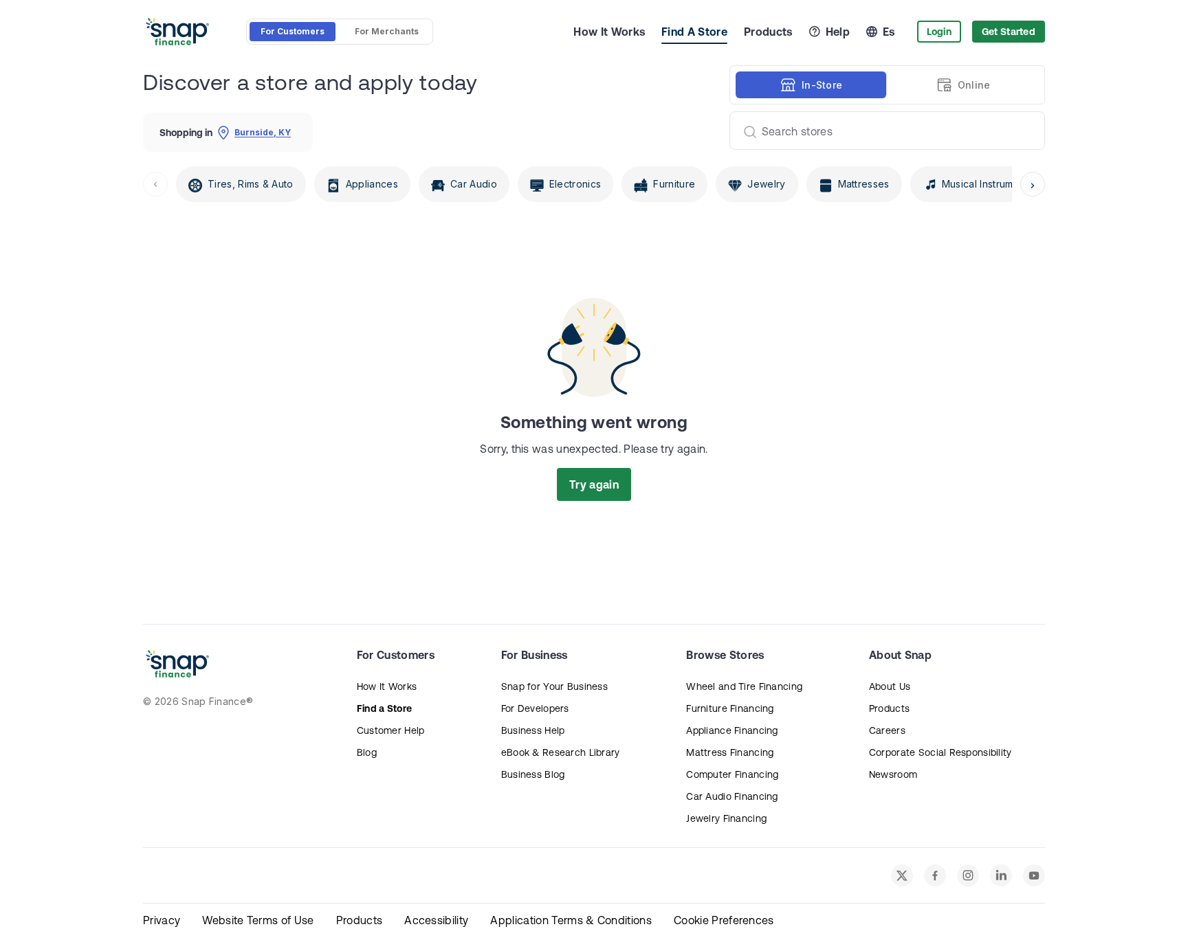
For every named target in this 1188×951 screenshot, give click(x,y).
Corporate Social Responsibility (940, 752)
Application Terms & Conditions (571, 920)
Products (768, 31)
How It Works (609, 31)
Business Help (533, 730)
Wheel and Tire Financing (744, 686)
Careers (887, 730)
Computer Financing (732, 774)
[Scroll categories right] (1032, 184)
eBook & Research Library (560, 752)
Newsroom (893, 774)
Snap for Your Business (554, 686)
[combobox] (881, 130)
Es (889, 31)
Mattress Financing (729, 752)
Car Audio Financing (732, 796)
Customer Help (391, 730)
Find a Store (384, 708)
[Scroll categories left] (155, 184)
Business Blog (533, 774)
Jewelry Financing (726, 818)
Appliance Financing (732, 730)
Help (838, 31)
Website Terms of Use (258, 920)
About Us (889, 686)
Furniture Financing (729, 708)
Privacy (161, 920)
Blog (367, 752)
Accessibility (436, 920)
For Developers (535, 708)
